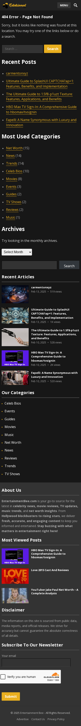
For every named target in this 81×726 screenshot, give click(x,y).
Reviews (12, 209)
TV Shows (13, 202)
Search (69, 266)
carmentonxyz (17, 73)
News (10, 155)
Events (11, 186)
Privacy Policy (56, 719)
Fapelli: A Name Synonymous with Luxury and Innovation (54, 375)
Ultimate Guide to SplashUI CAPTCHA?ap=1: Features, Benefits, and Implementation (52, 313)
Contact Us (38, 719)
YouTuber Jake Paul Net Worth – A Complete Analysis (54, 591)
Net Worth (14, 148)
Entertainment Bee (32, 713)
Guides (11, 194)
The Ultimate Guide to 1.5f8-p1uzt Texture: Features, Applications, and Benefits (39, 97)
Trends (11, 163)
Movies (11, 179)
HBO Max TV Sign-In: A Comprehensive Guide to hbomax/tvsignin (48, 356)
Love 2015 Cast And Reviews (50, 570)
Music (10, 217)
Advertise (23, 719)
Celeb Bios (14, 171)
